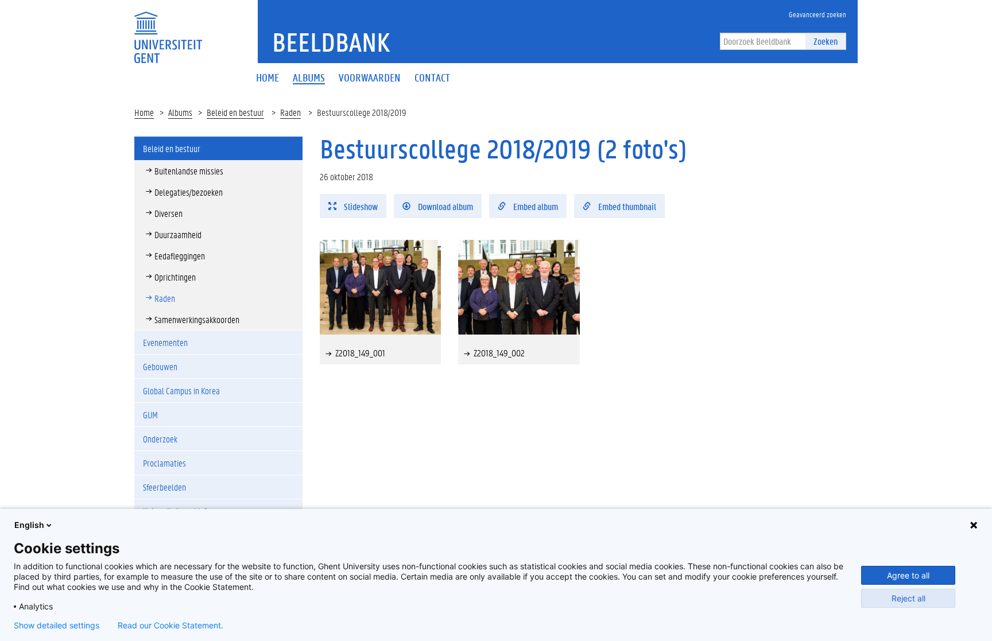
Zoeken (825, 41)
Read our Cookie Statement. (170, 625)
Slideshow (360, 206)
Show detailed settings (56, 625)
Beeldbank (331, 42)
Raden (290, 112)
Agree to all (908, 575)
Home (144, 112)
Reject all (908, 598)
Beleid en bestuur (235, 112)
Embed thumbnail (626, 206)
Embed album (535, 206)
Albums (180, 112)
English (29, 525)
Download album (444, 206)
